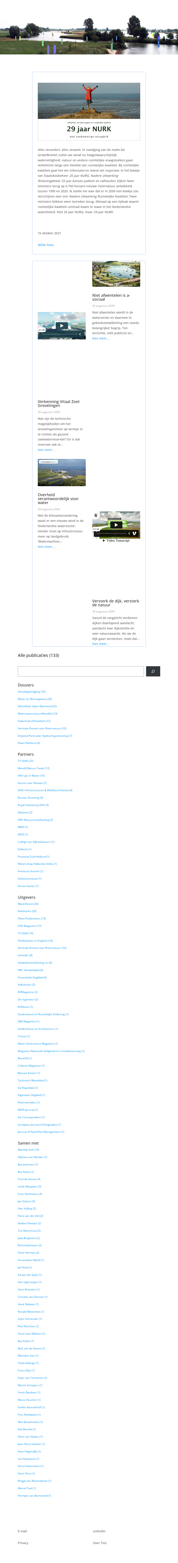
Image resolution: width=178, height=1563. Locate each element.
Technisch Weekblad (32, 1080)
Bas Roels (26, 1172)
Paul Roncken (28, 1326)
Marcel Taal (27, 1488)
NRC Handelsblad (30, 970)
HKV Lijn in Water (31, 775)
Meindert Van (28, 1355)
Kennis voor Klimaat (32, 783)
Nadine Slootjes (29, 1223)
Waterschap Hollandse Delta (37, 864)
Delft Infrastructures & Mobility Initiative (45, 790)
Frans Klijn (26, 1370)
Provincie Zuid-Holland (33, 856)
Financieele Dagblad (32, 977)
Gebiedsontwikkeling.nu (35, 962)
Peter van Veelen (30, 1436)
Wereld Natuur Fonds (34, 768)
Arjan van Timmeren (32, 1378)
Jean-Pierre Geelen (31, 1444)
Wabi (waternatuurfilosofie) (38, 713)
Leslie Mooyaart (29, 1186)
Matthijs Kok (28, 1150)
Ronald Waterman (31, 1311)
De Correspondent (31, 1117)
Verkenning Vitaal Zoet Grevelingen (59, 403)
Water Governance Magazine (38, 1043)
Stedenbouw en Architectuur (38, 1029)
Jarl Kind (25, 1267)
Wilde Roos (46, 245)
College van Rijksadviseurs (36, 842)
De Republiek (28, 1088)
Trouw (24, 1036)
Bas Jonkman (28, 1164)
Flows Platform (29, 743)
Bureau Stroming (30, 797)
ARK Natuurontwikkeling (35, 820)
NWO (23, 827)
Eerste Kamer (28, 886)
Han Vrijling (27, 1208)
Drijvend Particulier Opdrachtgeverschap (45, 736)
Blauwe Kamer (29, 1073)
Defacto (24, 849)
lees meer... (46, 450)
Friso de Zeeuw (29, 1179)
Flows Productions (32, 918)
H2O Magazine (29, 926)
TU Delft (25, 761)
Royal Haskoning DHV (33, 805)
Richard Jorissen (30, 1245)
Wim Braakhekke (30, 1422)
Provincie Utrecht (30, 871)
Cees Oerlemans (30, 1194)
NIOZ (23, 834)
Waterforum (28, 904)
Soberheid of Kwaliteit (34, 721)
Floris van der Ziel (30, 1216)
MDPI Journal (28, 1110)
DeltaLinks (27, 911)
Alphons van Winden (32, 1157)
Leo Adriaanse (28, 1459)
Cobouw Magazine (31, 1065)
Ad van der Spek (30, 1275)
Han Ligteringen (30, 1282)
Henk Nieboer (28, 1304)
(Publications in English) (35, 941)
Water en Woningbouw (35, 699)
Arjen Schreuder (30, 1319)
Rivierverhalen (29, 1102)
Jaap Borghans (29, 1238)
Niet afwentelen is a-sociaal (111, 297)
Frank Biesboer (29, 1392)
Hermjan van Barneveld (34, 1495)
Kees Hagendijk (29, 1451)
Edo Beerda (27, 1429)
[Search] (153, 671)
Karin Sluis (26, 1473)
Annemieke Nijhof (31, 1260)
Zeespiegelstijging (32, 691)
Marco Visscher (29, 1400)
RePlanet (25, 1007)
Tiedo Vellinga (28, 1363)
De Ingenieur (28, 999)
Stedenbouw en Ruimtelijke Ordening (43, 1014)
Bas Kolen (26, 1341)
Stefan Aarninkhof (31, 1407)
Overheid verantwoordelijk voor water (58, 498)
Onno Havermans (31, 1466)
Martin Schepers (30, 1385)
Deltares (25, 812)
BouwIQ (25, 1058)
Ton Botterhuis (29, 1231)
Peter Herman (28, 1252)
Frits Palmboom (29, 1414)
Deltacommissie (29, 878)
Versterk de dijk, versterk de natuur (115, 602)
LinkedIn (25, 955)
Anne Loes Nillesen (31, 1333)
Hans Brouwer (29, 1289)
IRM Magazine (29, 1021)
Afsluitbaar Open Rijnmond (37, 706)
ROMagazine (28, 992)
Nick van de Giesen (31, 1348)
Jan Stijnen (26, 1201)
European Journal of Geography (39, 1124)
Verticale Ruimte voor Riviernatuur (42, 728)
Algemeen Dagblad (31, 1095)
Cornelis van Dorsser (33, 1297)
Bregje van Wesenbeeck (34, 1481)
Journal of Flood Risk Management (41, 1132)
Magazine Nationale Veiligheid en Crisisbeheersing (51, 1051)
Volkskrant (26, 984)
